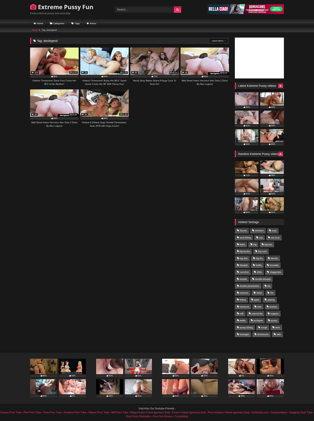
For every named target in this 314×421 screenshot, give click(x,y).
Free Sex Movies (163, 416)
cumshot (244, 272)
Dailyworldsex (279, 412)
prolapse (258, 320)
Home (40, 23)
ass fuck (275, 237)
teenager (244, 334)
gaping (271, 299)
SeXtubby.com (260, 412)
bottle (259, 265)
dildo (259, 272)
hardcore (244, 306)
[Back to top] (303, 411)
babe (242, 244)
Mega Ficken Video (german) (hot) (150, 412)
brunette (274, 265)
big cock (262, 251)
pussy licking (246, 327)
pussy (274, 320)
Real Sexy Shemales (138, 416)
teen (277, 327)
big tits (259, 258)
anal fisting (245, 237)
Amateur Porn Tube (75, 412)
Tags (77, 23)
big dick (244, 258)
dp (269, 286)
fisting (243, 299)
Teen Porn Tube (52, 412)
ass (261, 237)
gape (256, 299)
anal (274, 230)
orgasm (275, 313)
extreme (244, 292)
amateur (259, 230)
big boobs (245, 251)
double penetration (249, 286)
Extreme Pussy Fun (64, 7)
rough (264, 327)
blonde (274, 258)
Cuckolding (181, 416)
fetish (259, 292)
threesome (263, 334)
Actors (93, 23)
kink (259, 306)
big (254, 244)
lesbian (273, 306)
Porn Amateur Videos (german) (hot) (229, 412)
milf (241, 313)
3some (243, 230)
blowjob (244, 265)
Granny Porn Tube (11, 412)
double (243, 279)
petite (242, 320)
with (279, 334)
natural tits (257, 313)
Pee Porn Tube (32, 412)
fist (271, 292)
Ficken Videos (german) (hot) (189, 412)
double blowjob (263, 279)
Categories (58, 23)
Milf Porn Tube (119, 412)
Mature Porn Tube (98, 412)
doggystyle (275, 272)
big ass (268, 244)
